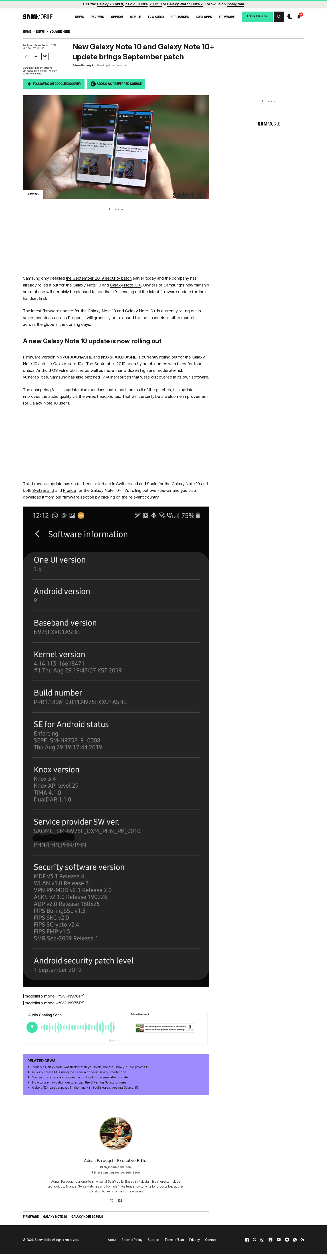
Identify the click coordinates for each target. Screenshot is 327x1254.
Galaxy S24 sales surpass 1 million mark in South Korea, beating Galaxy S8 (85, 1087)
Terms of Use (174, 1240)
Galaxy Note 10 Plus (87, 1217)
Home (27, 32)
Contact (210, 1240)
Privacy (194, 1240)
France (69, 490)
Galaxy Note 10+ (125, 285)
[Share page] (35, 56)
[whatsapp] (295, 1239)
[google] (302, 1239)
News (79, 17)
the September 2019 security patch (99, 278)
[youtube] (279, 1239)
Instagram (235, 4)
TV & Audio (156, 17)
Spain (152, 483)
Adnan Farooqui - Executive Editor (116, 1160)
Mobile (135, 17)
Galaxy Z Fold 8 (110, 4)
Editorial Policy (132, 1240)
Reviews (97, 17)
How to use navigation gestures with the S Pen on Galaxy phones (79, 1082)
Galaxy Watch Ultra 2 (185, 4)
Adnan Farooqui (83, 65)
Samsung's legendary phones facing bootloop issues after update (80, 1077)
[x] (254, 1239)
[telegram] (287, 1239)
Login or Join (257, 16)
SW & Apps (204, 17)
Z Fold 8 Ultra (136, 4)
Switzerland (127, 483)
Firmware (227, 17)
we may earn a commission (40, 72)
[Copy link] (26, 56)
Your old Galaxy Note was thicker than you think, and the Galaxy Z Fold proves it (89, 1067)
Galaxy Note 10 (102, 310)
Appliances (180, 17)
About (112, 1240)
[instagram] (262, 1239)
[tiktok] (270, 1239)
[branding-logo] (37, 16)
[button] (279, 17)
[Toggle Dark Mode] (289, 16)
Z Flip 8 (155, 4)
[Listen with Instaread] (44, 56)
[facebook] (247, 1239)
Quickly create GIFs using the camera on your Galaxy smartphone (79, 1072)
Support (153, 1240)
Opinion (117, 17)
